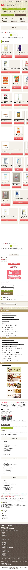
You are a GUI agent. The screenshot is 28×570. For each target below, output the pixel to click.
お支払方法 (5, 515)
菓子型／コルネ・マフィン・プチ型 (9, 356)
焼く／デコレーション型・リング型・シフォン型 (12, 348)
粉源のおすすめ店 (5, 551)
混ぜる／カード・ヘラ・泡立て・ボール (10, 342)
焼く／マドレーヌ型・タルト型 (8, 350)
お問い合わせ (4, 554)
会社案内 (4, 553)
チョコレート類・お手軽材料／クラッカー (10, 319)
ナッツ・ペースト (5, 321)
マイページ (4, 543)
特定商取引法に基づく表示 (7, 547)
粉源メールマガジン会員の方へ (9, 299)
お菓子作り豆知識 (5, 539)
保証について (5, 518)
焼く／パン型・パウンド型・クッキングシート (11, 352)
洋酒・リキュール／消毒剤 (7, 333)
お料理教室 (4, 548)
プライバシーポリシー (6, 555)
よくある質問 (4, 550)
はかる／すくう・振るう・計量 (8, 340)
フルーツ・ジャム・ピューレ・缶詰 (9, 325)
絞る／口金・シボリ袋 (6, 358)
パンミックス (4, 536)
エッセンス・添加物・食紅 (7, 327)
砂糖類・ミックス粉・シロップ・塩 (9, 315)
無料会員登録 (4, 542)
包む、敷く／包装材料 (6, 365)
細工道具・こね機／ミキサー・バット (9, 346)
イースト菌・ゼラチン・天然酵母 (8, 329)
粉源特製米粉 (4, 535)
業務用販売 (4, 544)
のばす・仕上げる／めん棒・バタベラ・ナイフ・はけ (13, 344)
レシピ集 (4, 538)
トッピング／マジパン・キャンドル (9, 335)
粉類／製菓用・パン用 (6, 313)
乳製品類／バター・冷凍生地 (8, 317)
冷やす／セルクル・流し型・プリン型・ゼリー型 (12, 354)
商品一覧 (4, 533)
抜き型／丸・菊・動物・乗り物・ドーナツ (10, 360)
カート (3, 540)
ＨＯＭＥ (4, 532)
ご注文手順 (5, 513)
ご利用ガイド (5, 297)
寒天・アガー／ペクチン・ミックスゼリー (10, 331)
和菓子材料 (4, 323)
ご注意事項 (5, 511)
